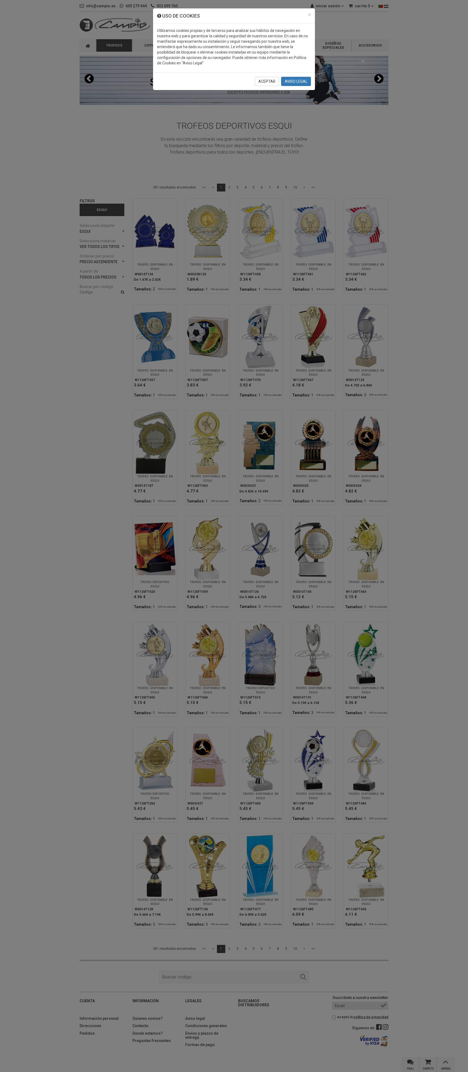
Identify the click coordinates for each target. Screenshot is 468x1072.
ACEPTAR (266, 81)
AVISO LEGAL (296, 81)
